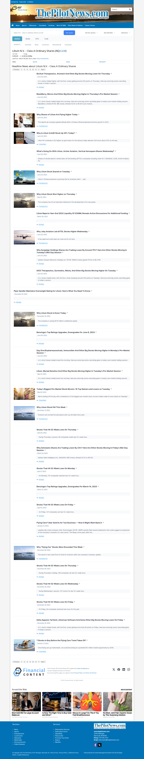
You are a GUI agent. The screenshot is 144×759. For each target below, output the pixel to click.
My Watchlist (108, 33)
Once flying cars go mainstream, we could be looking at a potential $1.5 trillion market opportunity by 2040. (76, 648)
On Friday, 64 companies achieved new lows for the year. (59, 609)
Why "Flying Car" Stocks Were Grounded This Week (61, 547)
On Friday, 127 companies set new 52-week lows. (56, 512)
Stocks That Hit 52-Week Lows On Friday (56, 505)
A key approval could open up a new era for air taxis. (57, 239)
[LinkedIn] (124, 672)
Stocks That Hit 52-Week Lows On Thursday (57, 430)
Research (102, 62)
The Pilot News (27, 753)
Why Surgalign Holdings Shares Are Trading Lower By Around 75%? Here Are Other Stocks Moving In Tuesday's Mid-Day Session (82, 251)
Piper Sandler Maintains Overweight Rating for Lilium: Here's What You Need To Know (53, 291)
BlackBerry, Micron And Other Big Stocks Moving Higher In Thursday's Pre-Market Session (78, 94)
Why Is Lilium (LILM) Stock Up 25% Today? (57, 133)
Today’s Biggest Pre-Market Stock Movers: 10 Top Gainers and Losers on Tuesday (74, 389)
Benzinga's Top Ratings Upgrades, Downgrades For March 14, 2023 (68, 486)
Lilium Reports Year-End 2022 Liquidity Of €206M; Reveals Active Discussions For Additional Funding (83, 213)
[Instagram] (129, 672)
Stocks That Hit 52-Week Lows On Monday (57, 468)
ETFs (37, 39)
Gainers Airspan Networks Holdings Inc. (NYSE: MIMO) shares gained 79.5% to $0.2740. (69, 260)
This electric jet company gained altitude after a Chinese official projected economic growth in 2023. (73, 122)
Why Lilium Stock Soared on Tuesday (54, 171)
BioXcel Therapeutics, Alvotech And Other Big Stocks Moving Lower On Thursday (74, 74)
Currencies (45, 45)
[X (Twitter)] (114, 672)
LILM (63, 51)
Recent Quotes (90, 33)
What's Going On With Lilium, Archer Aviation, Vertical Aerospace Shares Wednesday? (76, 151)
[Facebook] (119, 672)
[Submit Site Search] (130, 9)
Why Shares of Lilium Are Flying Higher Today (58, 114)
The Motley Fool (43, 126)
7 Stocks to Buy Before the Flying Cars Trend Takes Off (62, 640)
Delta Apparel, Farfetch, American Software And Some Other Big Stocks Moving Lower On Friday (81, 620)
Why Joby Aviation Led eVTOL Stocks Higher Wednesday (63, 231)
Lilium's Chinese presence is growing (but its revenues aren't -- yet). (62, 179)
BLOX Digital (118, 753)
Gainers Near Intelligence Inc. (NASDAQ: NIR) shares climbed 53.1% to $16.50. (66, 458)
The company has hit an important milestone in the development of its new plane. (67, 202)
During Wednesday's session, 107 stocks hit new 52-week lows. (61, 591)
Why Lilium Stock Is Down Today (52, 313)
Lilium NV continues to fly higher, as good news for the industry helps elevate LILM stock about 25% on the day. (78, 140)
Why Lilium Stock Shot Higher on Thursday (57, 194)
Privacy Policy (78, 673)
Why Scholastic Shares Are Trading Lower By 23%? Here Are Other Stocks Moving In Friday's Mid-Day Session (82, 449)
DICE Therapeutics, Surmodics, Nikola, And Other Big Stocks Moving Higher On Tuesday (77, 270)
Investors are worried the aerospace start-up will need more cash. (61, 415)
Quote (35, 62)
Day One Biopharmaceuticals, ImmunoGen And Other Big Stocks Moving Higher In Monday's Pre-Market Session (83, 351)
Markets (17, 39)
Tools (46, 39)
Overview (28, 45)
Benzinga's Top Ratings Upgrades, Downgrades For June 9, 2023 (67, 332)
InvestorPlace (42, 144)
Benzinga (41, 87)
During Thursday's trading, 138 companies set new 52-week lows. (62, 573)
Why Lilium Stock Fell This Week (52, 407)
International (56, 45)
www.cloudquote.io (83, 668)
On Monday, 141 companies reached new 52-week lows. (59, 476)
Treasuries (68, 45)
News (36, 45)
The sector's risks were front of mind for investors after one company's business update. (69, 555)
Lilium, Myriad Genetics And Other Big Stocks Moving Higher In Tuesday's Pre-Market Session (80, 371)
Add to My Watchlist (42, 58)
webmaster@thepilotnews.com (108, 740)
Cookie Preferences (23, 755)
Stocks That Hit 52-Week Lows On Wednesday (58, 584)
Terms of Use (54, 753)
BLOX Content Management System (101, 753)
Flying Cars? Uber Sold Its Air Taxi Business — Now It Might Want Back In (70, 523)
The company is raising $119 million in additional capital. (58, 321)
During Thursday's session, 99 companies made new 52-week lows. (63, 437)
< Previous (16, 69)
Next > (43, 69)
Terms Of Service (90, 673)
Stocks (28, 39)
